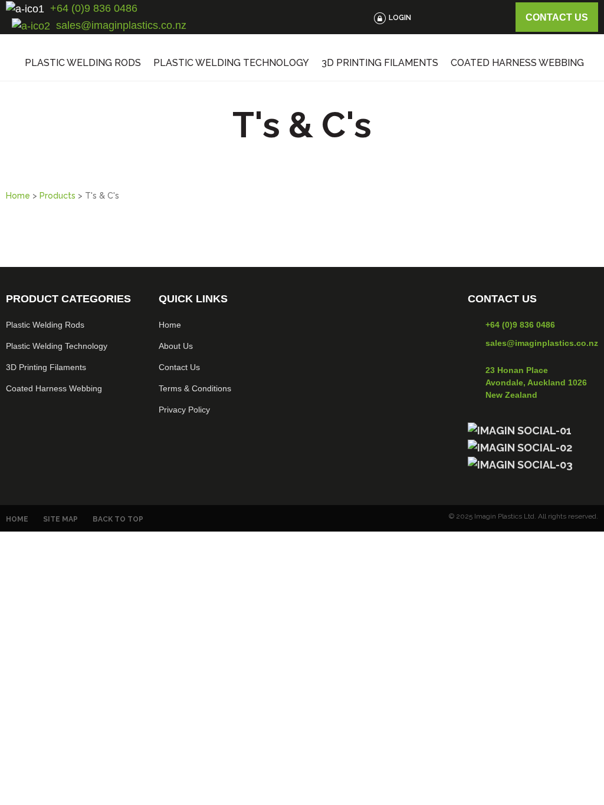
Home (18, 195)
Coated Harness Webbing (517, 63)
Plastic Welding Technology (231, 63)
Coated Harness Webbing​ (54, 388)
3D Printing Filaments (379, 63)
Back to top (118, 519)
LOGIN (400, 18)
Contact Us (179, 367)
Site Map (60, 519)
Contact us (557, 17)
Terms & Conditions (195, 388)
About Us (176, 346)
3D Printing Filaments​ (46, 367)
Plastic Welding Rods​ (45, 324)
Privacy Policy (184, 409)
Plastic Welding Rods (83, 63)
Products (58, 195)
